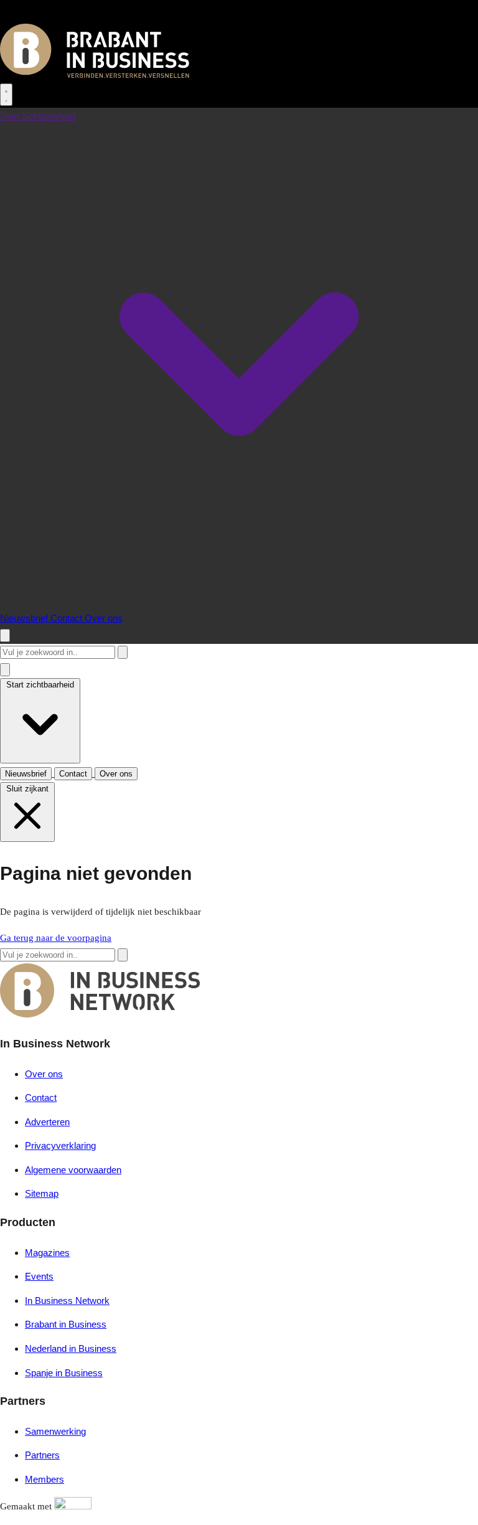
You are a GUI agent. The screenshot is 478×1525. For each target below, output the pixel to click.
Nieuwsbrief (25, 618)
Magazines (47, 1252)
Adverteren (47, 1122)
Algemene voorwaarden (73, 1169)
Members (44, 1479)
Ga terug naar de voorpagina (55, 938)
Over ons (104, 618)
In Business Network (67, 1300)
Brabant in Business (65, 1324)
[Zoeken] (123, 652)
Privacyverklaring (60, 1145)
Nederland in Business (70, 1348)
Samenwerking (55, 1431)
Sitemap (42, 1193)
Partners (42, 1455)
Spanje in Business (64, 1372)
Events (39, 1276)
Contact (67, 618)
